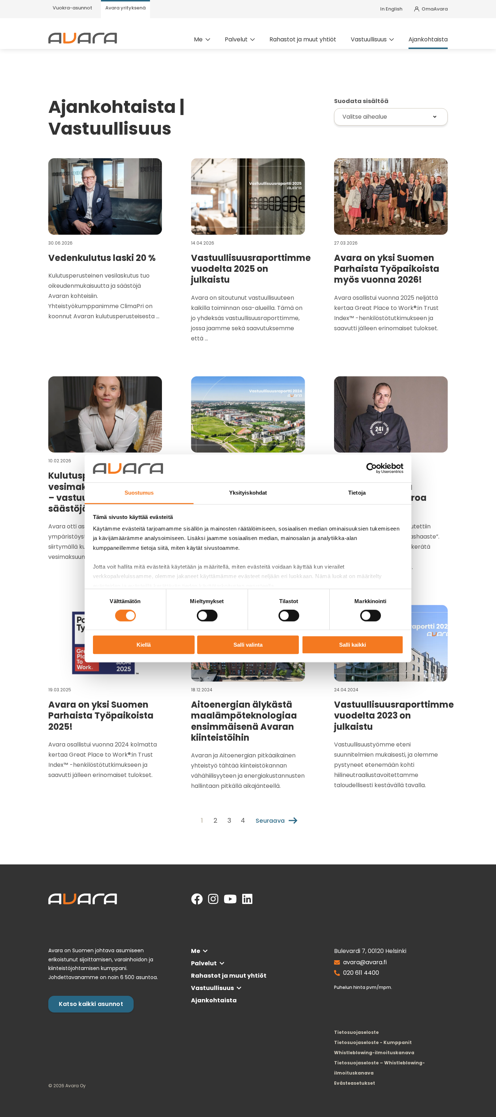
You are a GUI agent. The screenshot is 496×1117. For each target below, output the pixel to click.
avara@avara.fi (365, 962)
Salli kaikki (352, 645)
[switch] (207, 616)
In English (391, 9)
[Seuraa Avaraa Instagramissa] (213, 899)
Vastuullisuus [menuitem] (369, 39)
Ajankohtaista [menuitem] (428, 39)
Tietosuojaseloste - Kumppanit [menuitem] (373, 1042)
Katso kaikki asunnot (91, 1004)
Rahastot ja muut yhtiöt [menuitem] (302, 39)
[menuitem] (72, 9)
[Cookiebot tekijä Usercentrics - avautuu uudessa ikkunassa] (371, 468)
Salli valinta (248, 645)
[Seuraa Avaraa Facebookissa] (197, 899)
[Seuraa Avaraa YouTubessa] (230, 899)
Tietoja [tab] (357, 493)
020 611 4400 (361, 973)
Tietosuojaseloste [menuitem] (356, 1032)
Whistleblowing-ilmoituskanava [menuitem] (374, 1053)
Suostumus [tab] (139, 493)
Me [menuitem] (198, 39)
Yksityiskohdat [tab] (248, 493)
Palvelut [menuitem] (236, 39)
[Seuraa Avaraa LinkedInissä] (247, 899)
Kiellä (144, 645)
